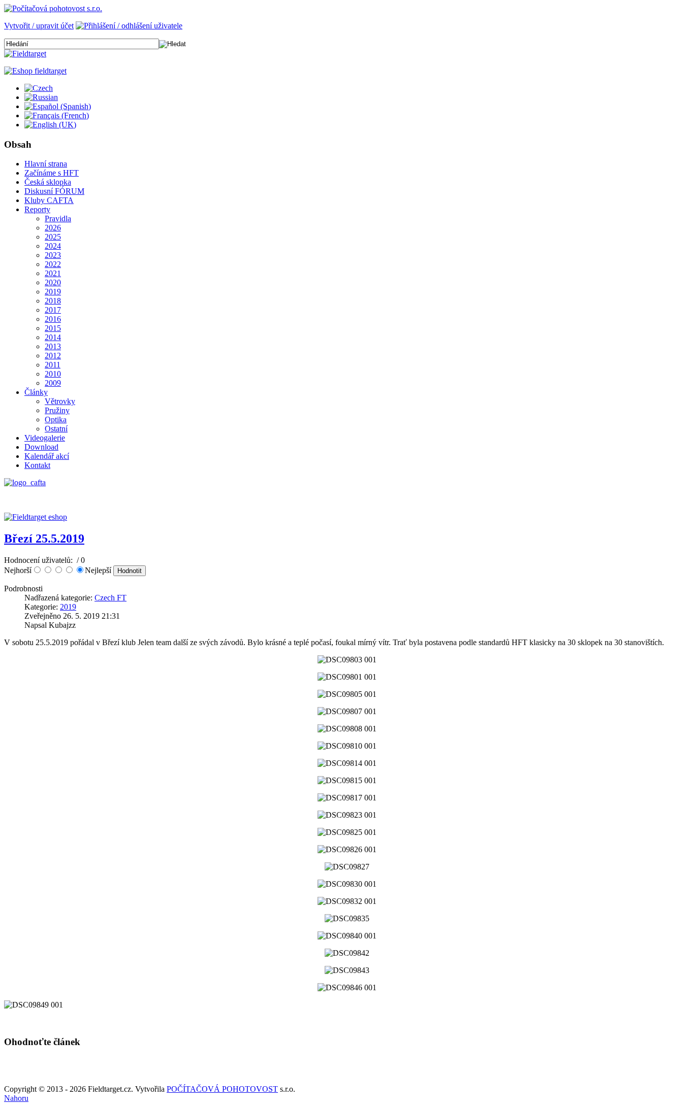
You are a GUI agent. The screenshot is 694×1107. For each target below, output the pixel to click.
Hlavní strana (45, 163)
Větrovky (60, 401)
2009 (53, 383)
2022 (53, 264)
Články (36, 392)
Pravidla (58, 218)
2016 (53, 319)
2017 (53, 310)
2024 (53, 246)
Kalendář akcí (46, 456)
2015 (53, 328)
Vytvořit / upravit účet (39, 25)
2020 (53, 282)
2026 (53, 227)
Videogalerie (44, 437)
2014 (53, 337)
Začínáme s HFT (51, 173)
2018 (53, 300)
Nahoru (16, 1098)
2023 (53, 255)
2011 (52, 364)
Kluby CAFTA (49, 200)
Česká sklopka (47, 182)
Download (41, 447)
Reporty (37, 209)
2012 (53, 355)
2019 (53, 291)
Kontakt (37, 465)
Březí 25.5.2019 (44, 538)
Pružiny (57, 410)
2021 (53, 273)
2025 (53, 236)
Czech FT (110, 597)
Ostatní (56, 428)
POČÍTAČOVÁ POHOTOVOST (222, 1089)
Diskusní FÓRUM (54, 191)
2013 (53, 346)
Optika (56, 419)
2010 (53, 374)
